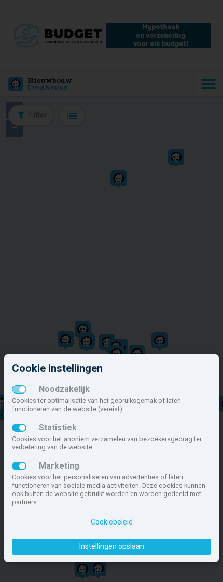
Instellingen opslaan (111, 546)
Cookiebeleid (112, 522)
